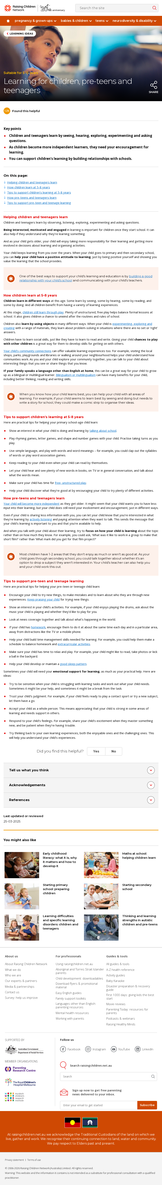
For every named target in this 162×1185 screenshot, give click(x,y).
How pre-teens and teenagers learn (32, 198)
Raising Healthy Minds (120, 1024)
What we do (13, 969)
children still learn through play (43, 312)
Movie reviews (115, 1004)
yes (96, 751)
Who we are (13, 975)
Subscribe (147, 1105)
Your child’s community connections (27, 351)
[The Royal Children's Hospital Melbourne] (20, 1082)
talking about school (102, 431)
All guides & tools (117, 964)
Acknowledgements (27, 785)
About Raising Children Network (26, 964)
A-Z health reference (120, 969)
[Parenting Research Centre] (20, 1069)
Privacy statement (14, 1160)
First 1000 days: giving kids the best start (130, 996)
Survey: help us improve (21, 997)
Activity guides (115, 975)
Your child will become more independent (31, 504)
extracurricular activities (74, 644)
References (19, 800)
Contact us (12, 992)
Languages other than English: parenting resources (76, 1005)
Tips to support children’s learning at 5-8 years (39, 192)
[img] (8, 21)
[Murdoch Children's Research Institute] (20, 1097)
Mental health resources (72, 1013)
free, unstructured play (70, 483)
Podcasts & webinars (120, 1018)
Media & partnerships (19, 986)
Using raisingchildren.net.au (74, 964)
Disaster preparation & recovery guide (128, 987)
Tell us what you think (29, 770)
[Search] (153, 1076)
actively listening (41, 519)
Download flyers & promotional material (77, 985)
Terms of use (34, 1160)
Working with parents (70, 1018)
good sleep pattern (73, 664)
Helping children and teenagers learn (32, 182)
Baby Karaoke (115, 981)
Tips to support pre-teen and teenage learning (39, 203)
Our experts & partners (21, 981)
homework (38, 627)
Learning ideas (21, 33)
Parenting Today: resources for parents (127, 1011)
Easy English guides (69, 993)
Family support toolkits (71, 998)
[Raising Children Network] (35, 8)
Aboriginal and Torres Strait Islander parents (80, 971)
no (113, 751)
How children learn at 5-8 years (28, 187)
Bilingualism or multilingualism (76, 375)
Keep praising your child (43, 599)
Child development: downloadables (79, 978)
